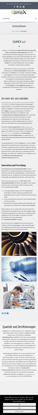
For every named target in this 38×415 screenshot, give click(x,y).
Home (13, 31)
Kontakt (17, 31)
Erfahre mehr (19, 411)
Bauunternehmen (7, 133)
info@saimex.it (27, 4)
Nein (19, 408)
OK (19, 404)
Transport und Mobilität (16, 111)
